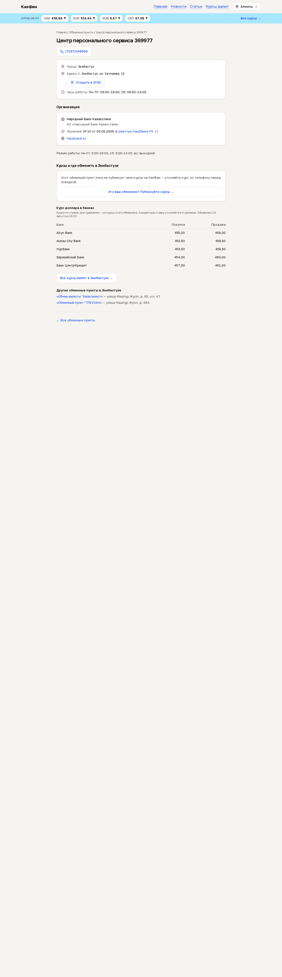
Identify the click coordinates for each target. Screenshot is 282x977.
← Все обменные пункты (75, 320)
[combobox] (246, 7)
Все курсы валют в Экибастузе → (86, 278)
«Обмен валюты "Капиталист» (79, 296)
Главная (160, 6)
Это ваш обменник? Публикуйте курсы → (141, 192)
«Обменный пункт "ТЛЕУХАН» (79, 302)
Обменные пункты (81, 32)
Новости (178, 6)
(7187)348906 (76, 51)
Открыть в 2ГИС (88, 82)
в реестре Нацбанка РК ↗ (136, 131)
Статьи (196, 6)
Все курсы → (251, 18)
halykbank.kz (76, 138)
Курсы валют (217, 6)
